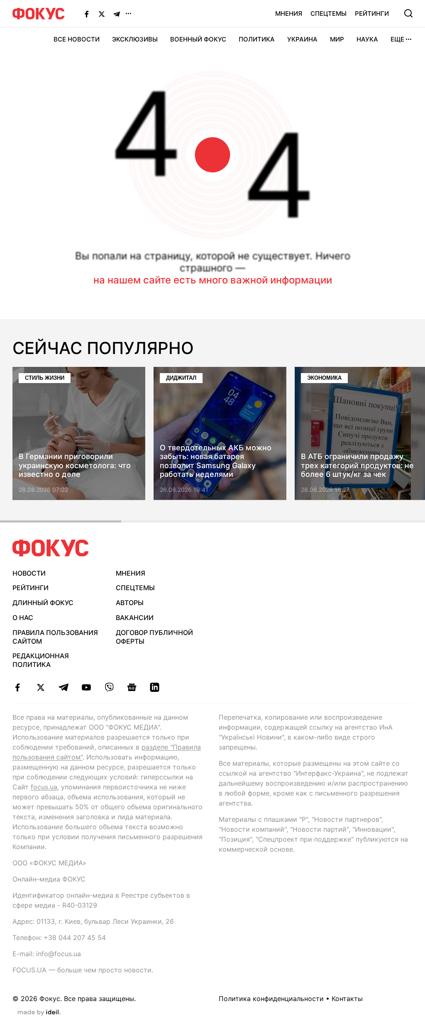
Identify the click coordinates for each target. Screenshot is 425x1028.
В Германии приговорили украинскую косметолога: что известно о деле (75, 465)
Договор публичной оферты (154, 636)
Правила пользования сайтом (55, 636)
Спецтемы (328, 13)
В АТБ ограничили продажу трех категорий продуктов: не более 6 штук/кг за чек (357, 465)
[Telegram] (116, 14)
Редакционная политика (40, 660)
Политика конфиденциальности (271, 998)
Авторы (130, 602)
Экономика (324, 378)
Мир (337, 39)
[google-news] (131, 687)
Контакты (347, 998)
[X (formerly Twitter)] (101, 14)
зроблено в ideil (39, 1013)
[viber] (109, 687)
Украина (302, 39)
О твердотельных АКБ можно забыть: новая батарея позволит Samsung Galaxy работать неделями (215, 461)
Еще (397, 39)
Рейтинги (372, 13)
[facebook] (17, 687)
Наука (367, 39)
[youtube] (86, 687)
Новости (29, 573)
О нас (22, 617)
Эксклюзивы (135, 39)
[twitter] (40, 687)
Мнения (288, 13)
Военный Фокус (198, 39)
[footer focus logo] (50, 548)
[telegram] (63, 687)
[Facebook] (86, 14)
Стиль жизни (44, 378)
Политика (257, 39)
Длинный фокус (42, 602)
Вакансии (135, 617)
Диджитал (181, 378)
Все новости (77, 39)
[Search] (408, 13)
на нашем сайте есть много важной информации (212, 280)
